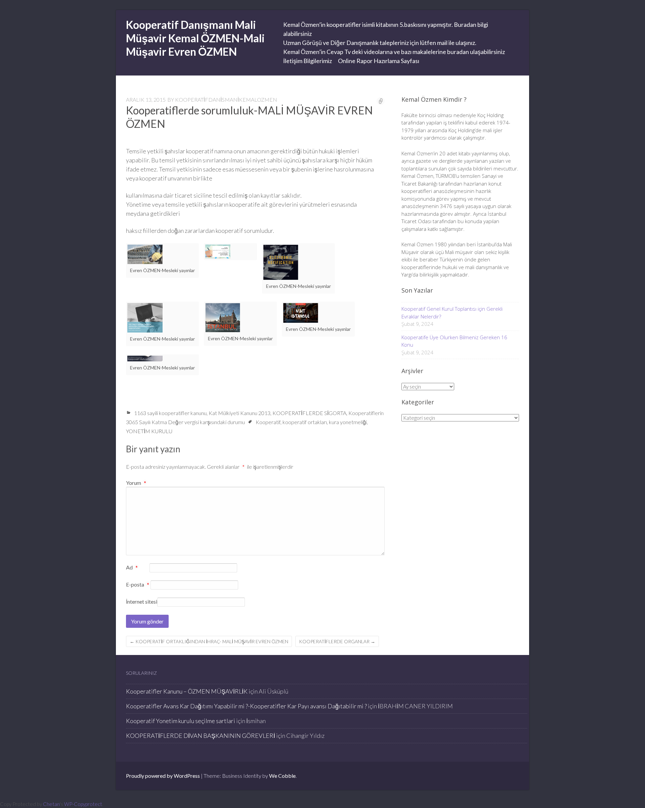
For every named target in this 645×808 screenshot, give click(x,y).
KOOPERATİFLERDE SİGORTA (309, 413)
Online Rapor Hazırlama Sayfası (378, 60)
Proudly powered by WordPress (163, 775)
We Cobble (282, 775)
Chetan (51, 804)
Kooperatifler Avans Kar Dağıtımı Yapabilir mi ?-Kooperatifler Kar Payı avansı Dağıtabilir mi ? (246, 706)
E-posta (137, 585)
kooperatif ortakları (305, 422)
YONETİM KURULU (149, 431)
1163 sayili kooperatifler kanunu (170, 413)
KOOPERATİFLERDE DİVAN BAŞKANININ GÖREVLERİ (200, 735)
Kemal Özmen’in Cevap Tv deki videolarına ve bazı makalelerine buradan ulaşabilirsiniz (394, 51)
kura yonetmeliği (348, 422)
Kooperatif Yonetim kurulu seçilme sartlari (180, 720)
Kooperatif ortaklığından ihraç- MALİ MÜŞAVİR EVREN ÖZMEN (209, 641)
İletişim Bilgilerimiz (307, 60)
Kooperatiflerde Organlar (337, 641)
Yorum (136, 482)
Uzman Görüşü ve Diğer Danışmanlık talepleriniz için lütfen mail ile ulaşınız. (379, 42)
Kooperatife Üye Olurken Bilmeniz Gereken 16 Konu (454, 341)
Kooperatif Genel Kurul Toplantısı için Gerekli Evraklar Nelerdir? (452, 312)
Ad (132, 567)
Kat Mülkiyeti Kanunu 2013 (239, 413)
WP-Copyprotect (83, 804)
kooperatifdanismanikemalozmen (226, 99)
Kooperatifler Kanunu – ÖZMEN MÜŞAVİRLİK (187, 691)
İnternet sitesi (141, 601)
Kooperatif (268, 422)
